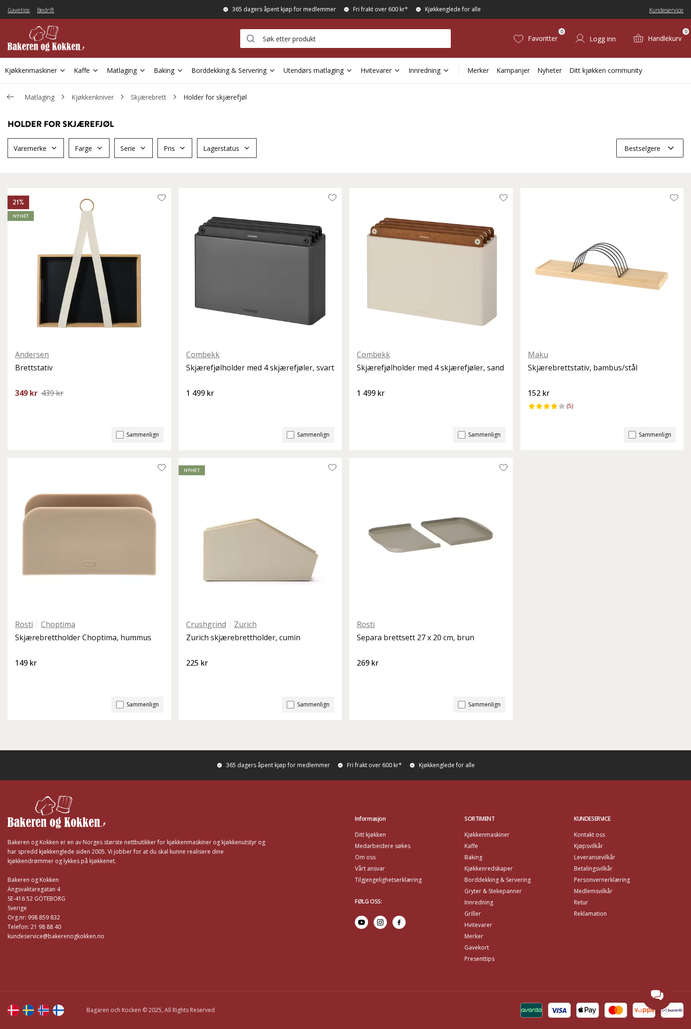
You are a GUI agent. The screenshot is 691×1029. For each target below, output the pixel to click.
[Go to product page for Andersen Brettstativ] (89, 264)
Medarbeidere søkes (382, 846)
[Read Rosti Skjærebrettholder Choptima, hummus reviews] (25, 678)
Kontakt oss (589, 835)
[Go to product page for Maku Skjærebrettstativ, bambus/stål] (602, 264)
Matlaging (122, 70)
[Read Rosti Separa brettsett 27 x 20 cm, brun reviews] (367, 678)
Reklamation (590, 914)
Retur (581, 902)
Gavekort (476, 947)
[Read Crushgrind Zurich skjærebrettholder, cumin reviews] (196, 678)
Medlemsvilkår (593, 891)
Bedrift (45, 10)
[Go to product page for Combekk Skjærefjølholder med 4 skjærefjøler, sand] (431, 264)
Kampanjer (513, 70)
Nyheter (549, 70)
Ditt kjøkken (370, 835)
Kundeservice (666, 10)
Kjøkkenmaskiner (31, 70)
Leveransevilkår (594, 857)
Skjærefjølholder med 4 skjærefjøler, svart (260, 367)
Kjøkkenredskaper (488, 868)
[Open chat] (657, 995)
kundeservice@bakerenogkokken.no (56, 936)
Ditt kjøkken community (605, 70)
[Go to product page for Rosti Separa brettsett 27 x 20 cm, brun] (431, 534)
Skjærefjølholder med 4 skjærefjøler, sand (430, 367)
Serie (127, 148)
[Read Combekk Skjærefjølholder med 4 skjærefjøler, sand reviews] (367, 409)
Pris (169, 148)
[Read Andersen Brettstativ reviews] (25, 409)
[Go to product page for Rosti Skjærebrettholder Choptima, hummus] (89, 534)
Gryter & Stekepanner (493, 891)
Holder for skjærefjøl (215, 97)
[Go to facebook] (399, 922)
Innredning (424, 70)
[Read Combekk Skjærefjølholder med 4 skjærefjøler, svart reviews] (196, 409)
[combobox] (345, 38)
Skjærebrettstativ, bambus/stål (582, 367)
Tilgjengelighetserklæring (388, 880)
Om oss (365, 857)
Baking (164, 70)
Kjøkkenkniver (92, 97)
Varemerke (30, 148)
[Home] (46, 38)
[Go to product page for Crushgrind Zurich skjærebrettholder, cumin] (260, 534)
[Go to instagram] (380, 922)
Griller (472, 914)
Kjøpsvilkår (588, 846)
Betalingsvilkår (593, 868)
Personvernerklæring (602, 880)
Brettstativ (34, 367)
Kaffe (82, 70)
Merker (478, 70)
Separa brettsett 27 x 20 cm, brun (415, 637)
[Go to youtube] (361, 922)
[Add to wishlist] (161, 197)
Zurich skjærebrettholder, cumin (243, 637)
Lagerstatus (221, 148)
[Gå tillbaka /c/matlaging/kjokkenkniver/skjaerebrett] (10, 96)
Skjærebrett (148, 97)
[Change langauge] (13, 1010)
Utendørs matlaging (313, 70)
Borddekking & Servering (229, 70)
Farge (83, 148)
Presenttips (479, 959)
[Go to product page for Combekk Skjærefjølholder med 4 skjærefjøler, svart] (260, 264)
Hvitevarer (376, 70)
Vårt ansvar (370, 868)
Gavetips (19, 10)
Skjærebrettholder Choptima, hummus (83, 637)
